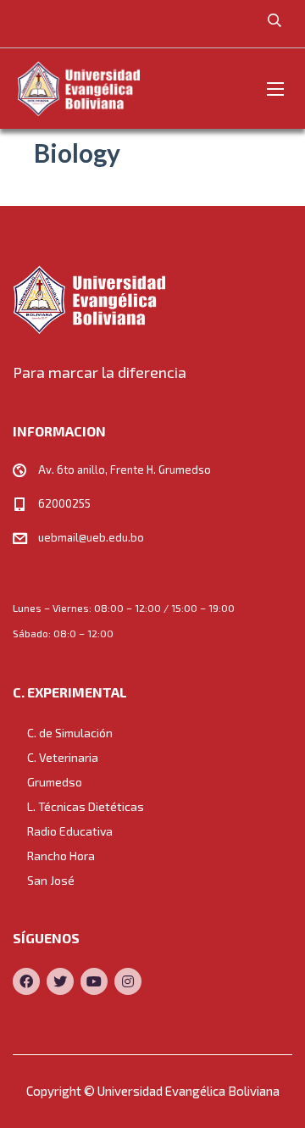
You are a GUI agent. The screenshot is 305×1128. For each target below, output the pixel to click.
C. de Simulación (70, 732)
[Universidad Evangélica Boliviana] (78, 88)
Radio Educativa (70, 831)
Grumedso (54, 782)
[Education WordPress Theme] (152, 299)
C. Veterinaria (62, 757)
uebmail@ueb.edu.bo (91, 537)
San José (51, 880)
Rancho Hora (61, 855)
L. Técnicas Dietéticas (85, 806)
